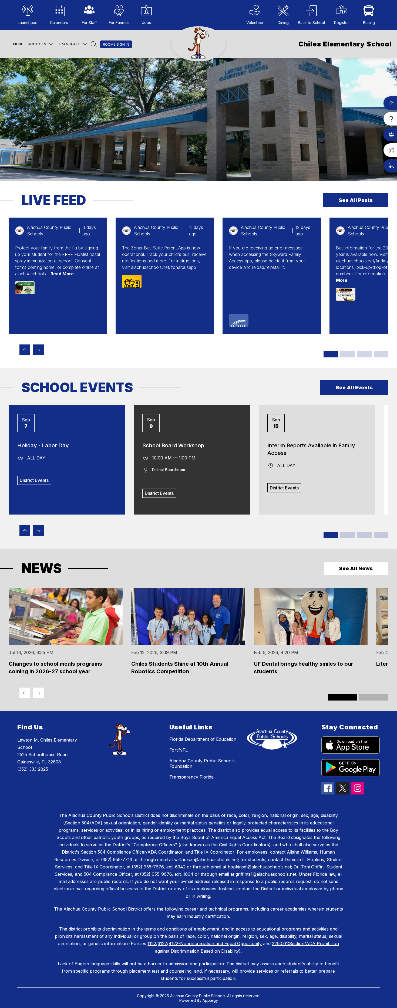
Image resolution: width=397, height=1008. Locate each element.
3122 (162, 943)
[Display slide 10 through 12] (381, 354)
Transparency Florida (191, 777)
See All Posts (356, 200)
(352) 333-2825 (32, 769)
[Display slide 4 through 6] (347, 354)
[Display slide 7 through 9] (364, 354)
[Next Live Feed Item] (38, 349)
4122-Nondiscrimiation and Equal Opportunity (215, 943)
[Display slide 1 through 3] (331, 354)
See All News (356, 568)
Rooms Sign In (116, 44)
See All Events (354, 387)
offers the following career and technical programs (195, 909)
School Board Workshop (173, 445)
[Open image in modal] (25, 287)
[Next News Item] (38, 693)
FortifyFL (178, 750)
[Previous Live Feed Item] (24, 349)
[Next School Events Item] (38, 530)
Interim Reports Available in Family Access (311, 449)
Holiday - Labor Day (43, 445)
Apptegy (210, 1000)
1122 (151, 943)
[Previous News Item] (24, 693)
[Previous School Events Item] (24, 530)
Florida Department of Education (202, 739)
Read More (62, 273)
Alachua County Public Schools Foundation (202, 763)
